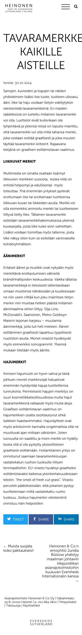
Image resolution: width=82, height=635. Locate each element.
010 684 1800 (47, 602)
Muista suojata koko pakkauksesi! (18, 548)
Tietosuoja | (14, 605)
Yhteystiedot (67, 602)
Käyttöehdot (31, 605)
